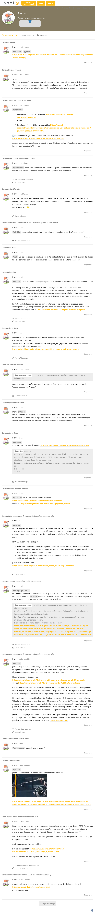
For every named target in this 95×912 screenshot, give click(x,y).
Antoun (18, 498)
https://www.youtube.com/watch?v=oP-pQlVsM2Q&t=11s (45, 503)
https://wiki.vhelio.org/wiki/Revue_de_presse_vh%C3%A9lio (38, 138)
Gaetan (18, 51)
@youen (27, 51)
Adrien (20, 451)
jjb (16, 257)
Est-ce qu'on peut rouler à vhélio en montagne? (24, 581)
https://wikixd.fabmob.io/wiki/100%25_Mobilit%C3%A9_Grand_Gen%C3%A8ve (45, 349)
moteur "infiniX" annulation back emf (20, 158)
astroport (19, 168)
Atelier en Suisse (12, 328)
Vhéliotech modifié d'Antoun (17, 488)
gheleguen (19, 748)
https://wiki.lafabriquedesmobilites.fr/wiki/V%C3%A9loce (37, 501)
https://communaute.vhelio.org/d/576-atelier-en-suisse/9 (64, 445)
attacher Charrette (13, 189)
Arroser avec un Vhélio (14, 365)
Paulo (17, 281)
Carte (50, 3)
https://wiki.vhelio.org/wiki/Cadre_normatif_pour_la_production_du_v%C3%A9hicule (48, 680)
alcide (17, 525)
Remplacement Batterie (15, 402)
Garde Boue (10, 42)
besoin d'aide (11, 247)
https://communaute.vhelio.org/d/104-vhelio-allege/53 (61, 309)
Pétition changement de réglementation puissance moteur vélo (30, 516)
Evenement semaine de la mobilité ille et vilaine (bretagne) (28, 875)
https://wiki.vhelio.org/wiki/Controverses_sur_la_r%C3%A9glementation (43, 566)
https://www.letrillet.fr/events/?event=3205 (31, 887)
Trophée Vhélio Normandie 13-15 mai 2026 (22, 817)
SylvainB (19, 110)
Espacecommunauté (29, 3)
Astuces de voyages (13, 70)
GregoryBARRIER (24, 375)
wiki (41, 3)
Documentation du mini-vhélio (18, 739)
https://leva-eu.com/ (59, 720)
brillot (18, 232)
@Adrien (21, 412)
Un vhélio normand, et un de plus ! (19, 100)
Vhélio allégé (11, 272)
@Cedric (33, 596)
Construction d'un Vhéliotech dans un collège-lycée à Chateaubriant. (32, 223)
